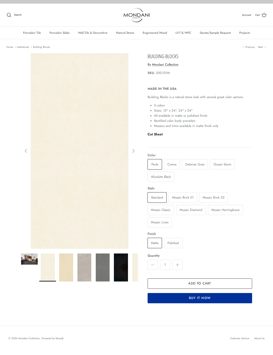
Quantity (154, 255)
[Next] (133, 151)
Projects (244, 33)
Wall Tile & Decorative (92, 33)
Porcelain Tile (32, 33)
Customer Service (239, 338)
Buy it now (200, 298)
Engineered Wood (155, 33)
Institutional (23, 47)
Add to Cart (199, 283)
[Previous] (25, 151)
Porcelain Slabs (59, 33)
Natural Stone (125, 33)
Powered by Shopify (53, 338)
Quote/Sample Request (215, 33)
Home (9, 47)
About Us (259, 338)
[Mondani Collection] (136, 15)
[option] (79, 151)
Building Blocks (41, 47)
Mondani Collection (165, 64)
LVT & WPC (183, 33)
